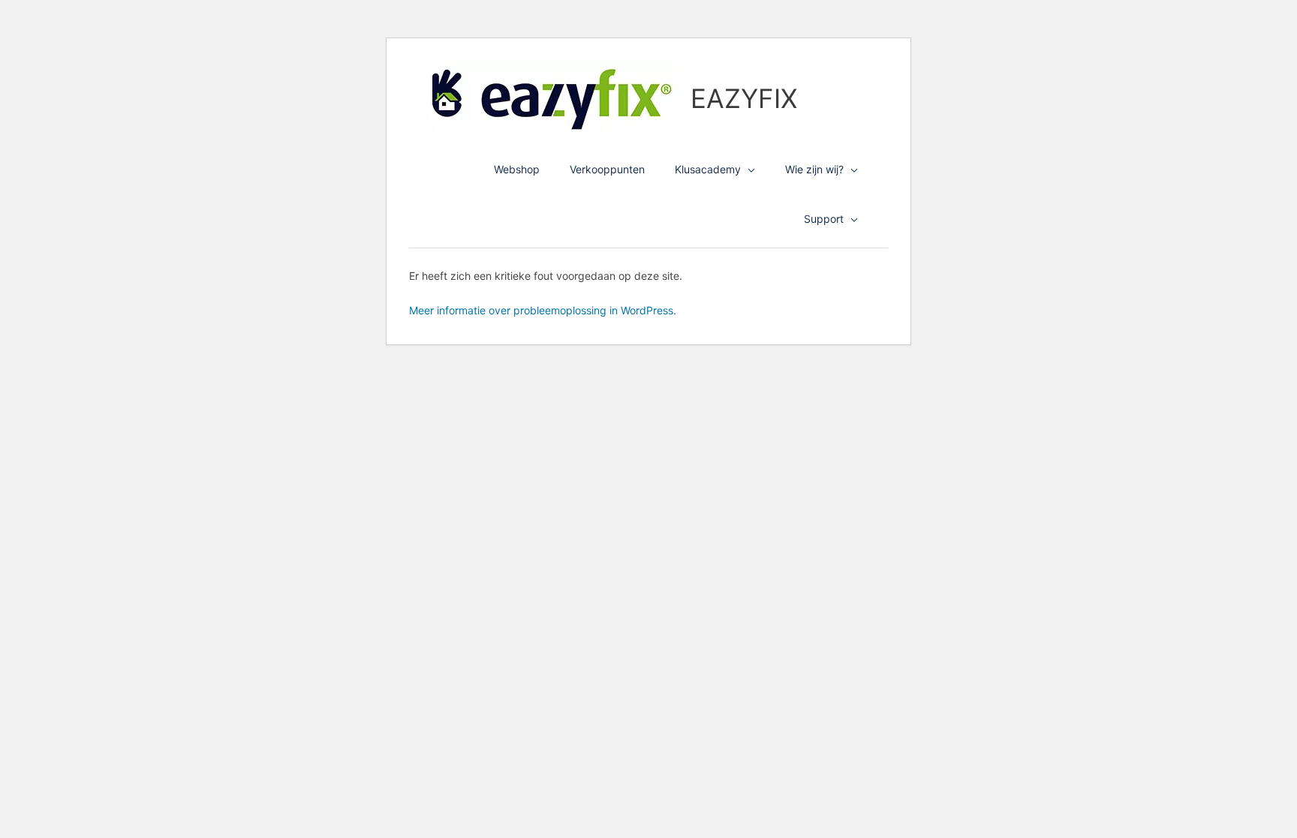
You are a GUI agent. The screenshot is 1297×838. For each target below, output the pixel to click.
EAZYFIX (744, 98)
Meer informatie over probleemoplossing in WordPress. (542, 310)
